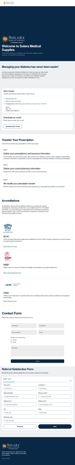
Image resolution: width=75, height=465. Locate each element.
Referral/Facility (8, 393)
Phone (15, 340)
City (5, 409)
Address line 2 (42, 401)
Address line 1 (8, 401)
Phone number (43, 393)
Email (14, 342)
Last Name (41, 385)
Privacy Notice (6, 458)
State (39, 409)
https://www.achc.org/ (10, 246)
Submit (37, 361)
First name (7, 385)
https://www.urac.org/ (10, 301)
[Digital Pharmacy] (37, 256)
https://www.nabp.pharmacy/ (12, 273)
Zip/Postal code (8, 417)
